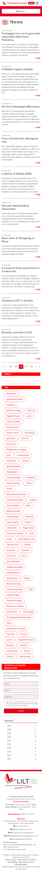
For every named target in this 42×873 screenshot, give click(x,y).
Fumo (8, 455)
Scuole (9, 489)
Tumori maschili (12, 522)
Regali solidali (28, 528)
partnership (10, 438)
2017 (9, 759)
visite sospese (12, 578)
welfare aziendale (13, 511)
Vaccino (27, 651)
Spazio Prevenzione (26, 640)
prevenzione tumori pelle (16, 628)
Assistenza (10, 405)
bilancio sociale (12, 427)
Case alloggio (28, 612)
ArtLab (9, 623)
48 (32, 366)
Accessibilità (12, 862)
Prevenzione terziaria (14, 533)
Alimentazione (12, 472)
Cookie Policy (22, 860)
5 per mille (10, 634)
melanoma (25, 550)
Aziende (25, 461)
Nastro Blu (30, 517)
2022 (9, 740)
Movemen (10, 645)
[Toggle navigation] (37, 3)
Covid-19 (10, 656)
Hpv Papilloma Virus (26, 539)
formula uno (11, 444)
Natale (28, 505)
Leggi (38, 58)
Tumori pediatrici (12, 517)
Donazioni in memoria (15, 606)
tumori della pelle (13, 561)
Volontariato (11, 461)
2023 (9, 737)
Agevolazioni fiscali (26, 862)
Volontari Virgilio (12, 595)
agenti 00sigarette (13, 466)
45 (16, 366)
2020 (9, 748)
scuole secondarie (13, 478)
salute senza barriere (14, 399)
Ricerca (24, 634)
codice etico (11, 556)
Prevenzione (11, 394)
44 (11, 366)
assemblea (10, 550)
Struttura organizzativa (21, 801)
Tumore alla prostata (14, 589)
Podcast (28, 522)
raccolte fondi (11, 612)
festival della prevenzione (16, 494)
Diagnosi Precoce (13, 416)
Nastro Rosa (30, 433)
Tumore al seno (12, 433)
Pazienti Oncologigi (14, 601)
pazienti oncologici (13, 410)
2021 (9, 744)
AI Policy (32, 860)
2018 (9, 755)
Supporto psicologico (14, 567)
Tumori (28, 483)
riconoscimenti (12, 651)
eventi (29, 416)
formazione (31, 478)
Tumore (9, 539)
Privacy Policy (10, 860)
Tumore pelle (11, 528)
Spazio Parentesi (13, 483)
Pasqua (27, 578)
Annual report (25, 656)
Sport (31, 589)
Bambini (23, 645)
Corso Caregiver (12, 505)
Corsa (31, 533)
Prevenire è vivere (20, 3)
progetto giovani (12, 573)
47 (27, 366)
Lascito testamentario (14, 500)
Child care (31, 410)
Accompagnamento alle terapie (18, 617)
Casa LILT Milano (13, 422)
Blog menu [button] (20, 11)
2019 (9, 752)
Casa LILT (25, 438)
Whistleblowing (21, 864)
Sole (24, 556)
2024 (9, 733)
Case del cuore (12, 545)
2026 (9, 726)
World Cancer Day (13, 584)
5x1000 (27, 545)
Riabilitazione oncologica (16, 450)
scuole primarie (23, 455)
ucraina (9, 640)
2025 (9, 729)
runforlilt (32, 500)
